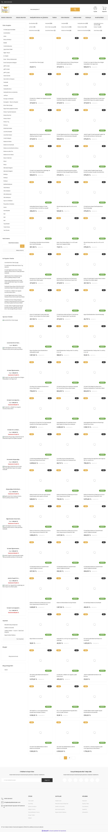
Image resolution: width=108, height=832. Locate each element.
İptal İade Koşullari (60, 809)
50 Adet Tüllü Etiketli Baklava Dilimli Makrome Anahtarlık (39, 747)
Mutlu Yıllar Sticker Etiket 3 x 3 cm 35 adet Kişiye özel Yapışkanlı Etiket (67, 243)
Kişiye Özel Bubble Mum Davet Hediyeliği (94, 314)
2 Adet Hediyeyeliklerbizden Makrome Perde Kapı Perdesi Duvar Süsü (39, 459)
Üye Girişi (30, 803)
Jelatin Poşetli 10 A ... (13, 578)
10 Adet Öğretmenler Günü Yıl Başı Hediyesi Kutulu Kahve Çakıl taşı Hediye (67, 63)
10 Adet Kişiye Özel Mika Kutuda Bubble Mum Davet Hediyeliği (39, 243)
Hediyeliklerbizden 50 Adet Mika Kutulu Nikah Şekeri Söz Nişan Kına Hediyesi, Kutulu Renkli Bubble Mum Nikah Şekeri (66, 423)
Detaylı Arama (20, 250)
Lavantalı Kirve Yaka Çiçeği (36, 62)
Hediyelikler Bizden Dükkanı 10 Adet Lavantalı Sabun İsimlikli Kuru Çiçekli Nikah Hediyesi (39, 207)
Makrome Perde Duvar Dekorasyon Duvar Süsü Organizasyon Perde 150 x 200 (40, 603)
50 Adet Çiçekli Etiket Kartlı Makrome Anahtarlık (93, 639)
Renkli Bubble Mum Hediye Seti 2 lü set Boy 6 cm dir (94, 351)
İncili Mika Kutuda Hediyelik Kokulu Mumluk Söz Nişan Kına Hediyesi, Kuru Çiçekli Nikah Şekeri (66, 459)
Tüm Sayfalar (20, 639)
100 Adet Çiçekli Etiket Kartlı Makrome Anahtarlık (39, 675)
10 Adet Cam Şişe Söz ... (13, 400)
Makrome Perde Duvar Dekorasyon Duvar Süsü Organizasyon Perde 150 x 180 (40, 531)
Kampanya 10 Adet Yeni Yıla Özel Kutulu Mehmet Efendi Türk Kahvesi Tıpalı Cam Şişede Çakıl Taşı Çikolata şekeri (67, 279)
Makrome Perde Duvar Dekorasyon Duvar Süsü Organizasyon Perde (67, 495)
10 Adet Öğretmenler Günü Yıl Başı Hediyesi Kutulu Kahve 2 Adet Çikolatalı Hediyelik (67, 135)
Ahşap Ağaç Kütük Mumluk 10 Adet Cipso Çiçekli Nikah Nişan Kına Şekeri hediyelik (94, 99)
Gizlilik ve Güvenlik (59, 806)
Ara (22, 246)
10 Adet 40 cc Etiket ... (13, 430)
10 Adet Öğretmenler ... (13, 370)
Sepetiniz (84, 809)
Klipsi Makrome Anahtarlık (36, 638)
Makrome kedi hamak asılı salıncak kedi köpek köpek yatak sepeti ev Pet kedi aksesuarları (40, 495)
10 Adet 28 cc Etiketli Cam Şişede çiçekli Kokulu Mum (67, 675)
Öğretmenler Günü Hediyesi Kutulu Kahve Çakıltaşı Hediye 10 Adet (40, 135)
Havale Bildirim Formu (34, 812)
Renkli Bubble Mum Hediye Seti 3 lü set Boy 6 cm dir (67, 351)
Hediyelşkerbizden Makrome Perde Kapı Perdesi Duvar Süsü (93, 423)
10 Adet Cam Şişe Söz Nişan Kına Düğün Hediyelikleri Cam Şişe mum (94, 63)
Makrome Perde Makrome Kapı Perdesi (66, 602)
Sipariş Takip (85, 803)
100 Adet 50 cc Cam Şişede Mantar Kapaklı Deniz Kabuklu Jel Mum (39, 711)
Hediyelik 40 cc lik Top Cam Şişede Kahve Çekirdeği (67, 639)
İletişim (30, 818)
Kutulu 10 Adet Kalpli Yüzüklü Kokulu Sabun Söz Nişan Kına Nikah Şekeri (94, 279)
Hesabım (84, 800)
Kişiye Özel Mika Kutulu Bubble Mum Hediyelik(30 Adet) (39, 351)
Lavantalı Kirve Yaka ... (13, 343)
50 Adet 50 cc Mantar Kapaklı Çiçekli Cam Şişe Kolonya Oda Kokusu (93, 747)
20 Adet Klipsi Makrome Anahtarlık (92, 602)
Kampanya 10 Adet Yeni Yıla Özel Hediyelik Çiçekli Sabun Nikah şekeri (40, 279)
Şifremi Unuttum (32, 806)
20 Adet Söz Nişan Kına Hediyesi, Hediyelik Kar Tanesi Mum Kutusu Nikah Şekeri (67, 387)
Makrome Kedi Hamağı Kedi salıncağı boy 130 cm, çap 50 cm (94, 459)
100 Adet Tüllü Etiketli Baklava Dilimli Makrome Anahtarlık (66, 747)
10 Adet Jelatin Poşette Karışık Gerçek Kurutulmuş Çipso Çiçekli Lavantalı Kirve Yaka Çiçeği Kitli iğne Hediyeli (94, 171)
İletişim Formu (31, 809)
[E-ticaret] (54, 831)
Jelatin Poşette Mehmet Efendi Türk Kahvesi (92, 675)
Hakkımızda (58, 800)
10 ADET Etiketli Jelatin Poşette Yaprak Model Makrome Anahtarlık (93, 711)
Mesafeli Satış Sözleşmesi (61, 803)
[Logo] (5, 9)
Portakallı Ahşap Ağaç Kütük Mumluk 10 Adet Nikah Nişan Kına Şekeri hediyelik (67, 99)
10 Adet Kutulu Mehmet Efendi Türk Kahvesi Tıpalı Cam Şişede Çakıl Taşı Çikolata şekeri (67, 315)
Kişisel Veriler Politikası (60, 812)
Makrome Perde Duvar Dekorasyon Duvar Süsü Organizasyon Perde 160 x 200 (94, 495)
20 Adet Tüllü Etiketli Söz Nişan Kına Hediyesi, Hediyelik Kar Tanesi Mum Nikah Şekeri (94, 387)
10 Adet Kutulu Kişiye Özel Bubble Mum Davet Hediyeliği (93, 207)
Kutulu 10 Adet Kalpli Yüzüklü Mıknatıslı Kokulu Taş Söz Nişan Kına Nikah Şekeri (39, 315)
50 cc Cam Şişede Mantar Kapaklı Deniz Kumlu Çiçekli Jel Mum (67, 711)
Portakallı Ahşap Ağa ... (13, 459)
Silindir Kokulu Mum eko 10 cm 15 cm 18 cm (67, 207)
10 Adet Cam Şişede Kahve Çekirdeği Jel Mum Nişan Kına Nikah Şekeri (40, 171)
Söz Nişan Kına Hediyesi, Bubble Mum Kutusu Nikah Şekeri (39, 387)
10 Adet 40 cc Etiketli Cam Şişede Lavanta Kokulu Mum (40, 99)
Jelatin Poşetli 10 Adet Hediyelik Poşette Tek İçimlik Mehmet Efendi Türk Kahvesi (94, 135)
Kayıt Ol (47, 780)
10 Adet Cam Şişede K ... (13, 608)
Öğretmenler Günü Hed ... (13, 519)
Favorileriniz (85, 806)
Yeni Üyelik (30, 800)
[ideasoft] (45, 831)
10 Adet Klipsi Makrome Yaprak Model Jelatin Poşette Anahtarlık (93, 531)
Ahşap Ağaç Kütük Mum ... (13, 489)
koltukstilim (85, 812)
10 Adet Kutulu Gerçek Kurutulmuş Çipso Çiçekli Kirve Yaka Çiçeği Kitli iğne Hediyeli (67, 171)
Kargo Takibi (31, 815)
